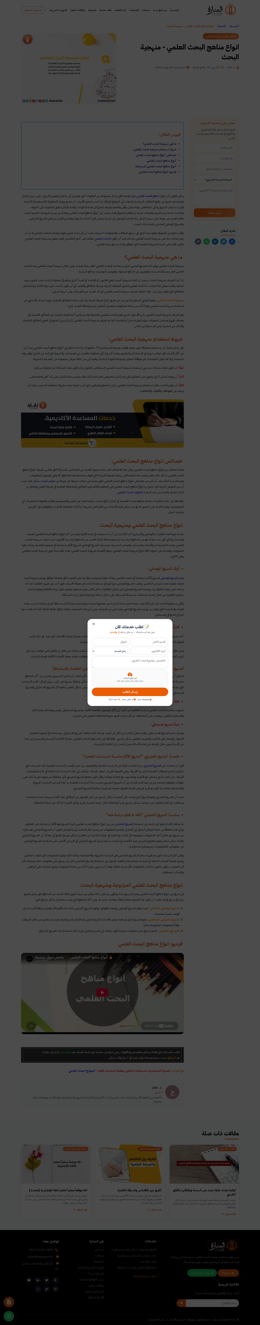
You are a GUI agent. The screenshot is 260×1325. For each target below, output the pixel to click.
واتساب (113, 632)
